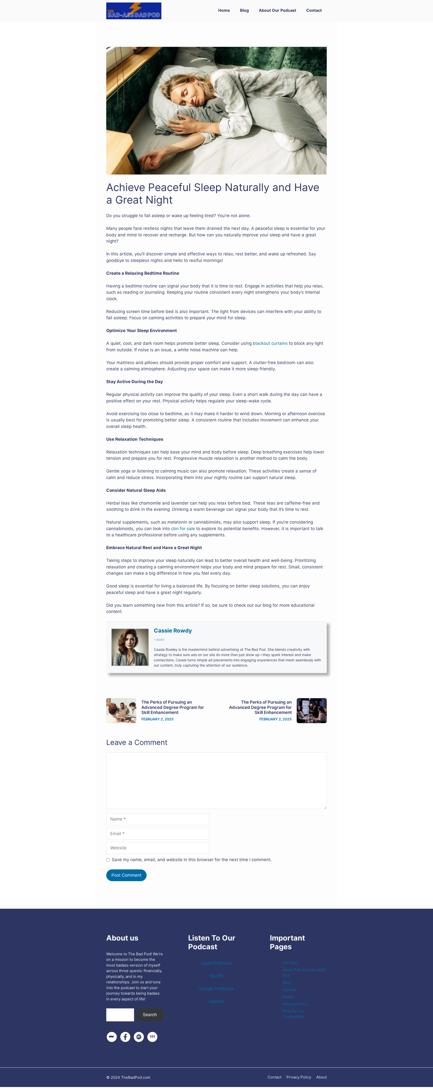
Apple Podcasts (216, 963)
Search (113, 1004)
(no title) (290, 962)
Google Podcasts (216, 988)
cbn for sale (183, 528)
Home (224, 10)
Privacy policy (298, 1077)
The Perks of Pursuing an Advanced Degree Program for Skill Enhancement (172, 707)
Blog (244, 10)
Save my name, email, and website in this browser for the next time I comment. (192, 859)
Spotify (216, 975)
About (321, 1077)
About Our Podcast (277, 10)
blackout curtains (270, 343)
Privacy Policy (295, 1004)
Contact (314, 10)
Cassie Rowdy (173, 630)
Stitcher (216, 1001)
